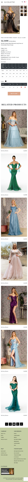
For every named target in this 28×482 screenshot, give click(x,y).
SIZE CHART (3, 451)
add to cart (14, 93)
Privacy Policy (4, 439)
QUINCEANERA (17, 443)
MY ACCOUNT (16, 453)
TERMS (2, 437)
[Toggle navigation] (2, 2)
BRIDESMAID (16, 441)
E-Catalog (16, 456)
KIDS (15, 445)
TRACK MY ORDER (17, 454)
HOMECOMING (17, 435)
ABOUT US (3, 433)
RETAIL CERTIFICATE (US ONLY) (20, 458)
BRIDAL (15, 437)
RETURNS (16, 462)
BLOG (2, 435)
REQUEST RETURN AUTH (19, 460)
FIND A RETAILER (4, 454)
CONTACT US (3, 453)
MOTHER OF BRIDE (17, 439)
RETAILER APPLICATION (18, 451)
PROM (15, 433)
